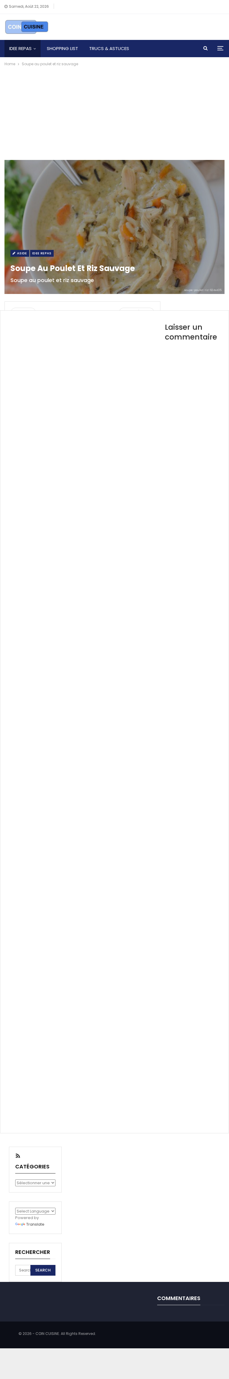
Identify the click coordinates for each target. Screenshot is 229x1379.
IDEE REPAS (20, 48)
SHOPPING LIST (62, 48)
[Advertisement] (114, 112)
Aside (21, 253)
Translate (35, 1224)
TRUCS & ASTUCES (109, 48)
